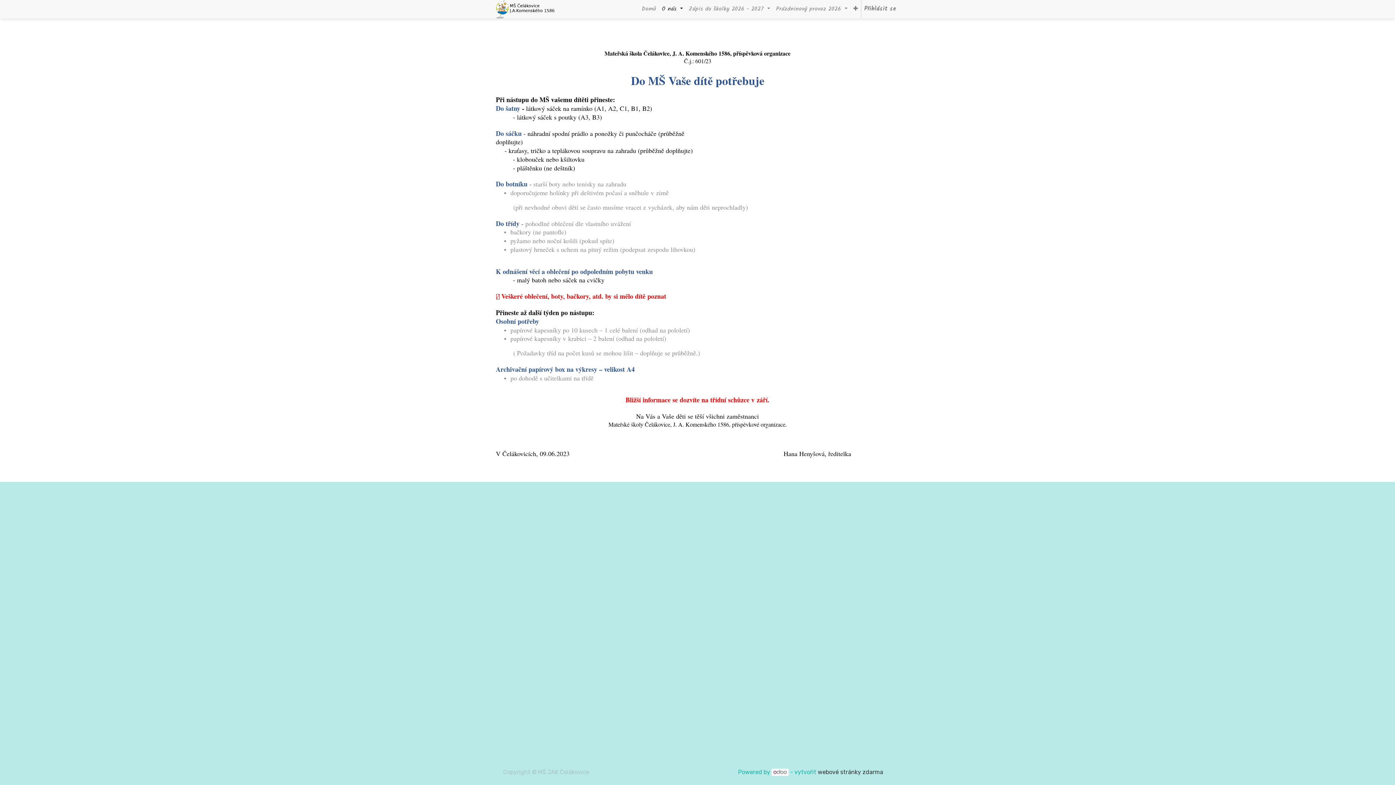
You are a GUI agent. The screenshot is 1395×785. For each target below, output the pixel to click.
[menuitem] (649, 9)
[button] (855, 9)
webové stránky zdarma (851, 772)
